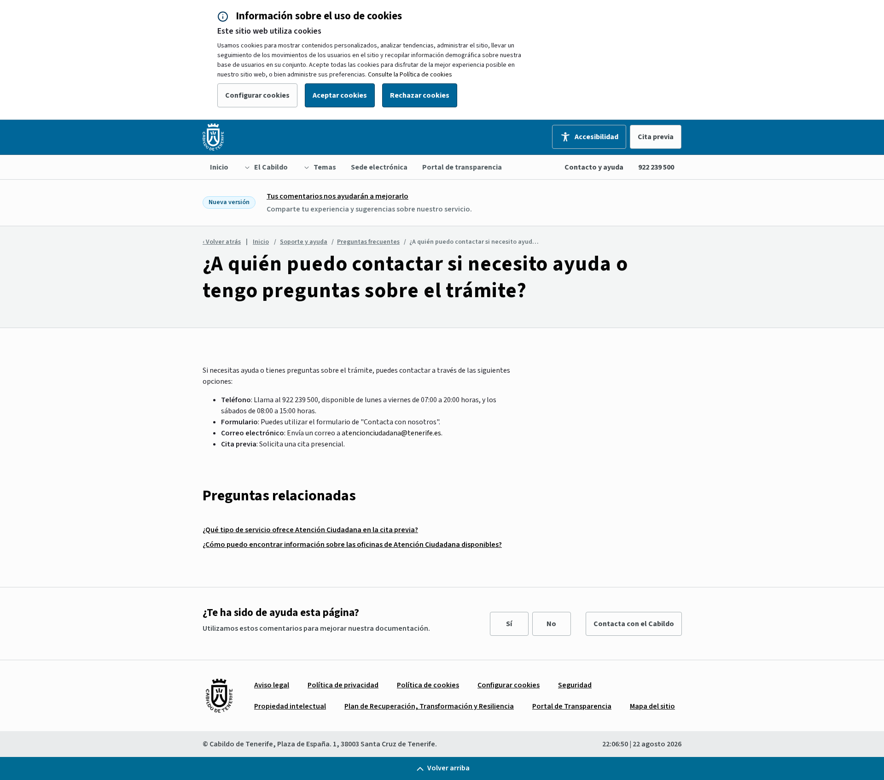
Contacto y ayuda (593, 167)
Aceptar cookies (340, 95)
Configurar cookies (257, 95)
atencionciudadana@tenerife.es (391, 433)
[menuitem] (219, 167)
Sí (509, 624)
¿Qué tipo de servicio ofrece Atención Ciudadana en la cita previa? (310, 530)
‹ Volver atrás (222, 241)
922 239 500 (656, 167)
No (551, 624)
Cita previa (656, 137)
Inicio (261, 241)
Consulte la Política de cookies (410, 74)
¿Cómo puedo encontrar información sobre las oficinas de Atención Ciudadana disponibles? (352, 545)
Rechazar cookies (419, 95)
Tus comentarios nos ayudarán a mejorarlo (337, 196)
